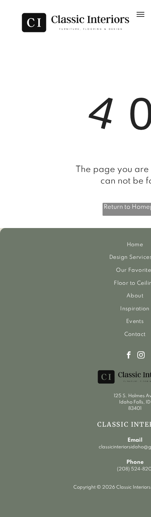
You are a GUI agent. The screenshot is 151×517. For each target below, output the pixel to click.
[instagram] (141, 356)
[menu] (140, 14)
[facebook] (128, 356)
